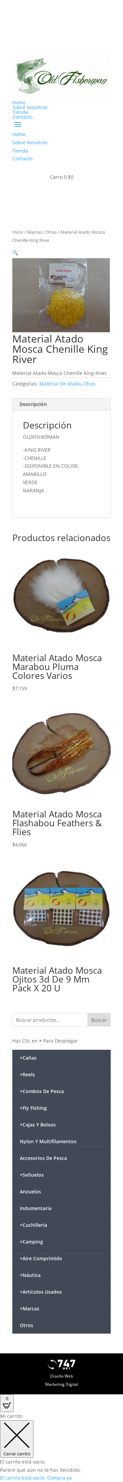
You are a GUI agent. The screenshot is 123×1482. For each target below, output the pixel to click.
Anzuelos (30, 1191)
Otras (51, 232)
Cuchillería (33, 1225)
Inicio (17, 232)
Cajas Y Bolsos (38, 1124)
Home (19, 102)
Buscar (99, 1020)
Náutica (30, 1275)
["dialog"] (61, 1447)
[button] (15, 252)
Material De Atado (60, 383)
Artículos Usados (41, 1292)
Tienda (20, 112)
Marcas (34, 232)
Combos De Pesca (42, 1091)
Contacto (22, 117)
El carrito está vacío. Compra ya (36, 1477)
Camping (31, 1241)
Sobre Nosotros (29, 107)
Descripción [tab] (33, 404)
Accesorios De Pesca (43, 1158)
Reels (27, 1074)
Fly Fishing (33, 1108)
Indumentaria (36, 1208)
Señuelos (32, 1175)
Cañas (28, 1058)
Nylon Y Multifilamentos (48, 1141)
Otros (26, 1325)
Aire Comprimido (41, 1258)
